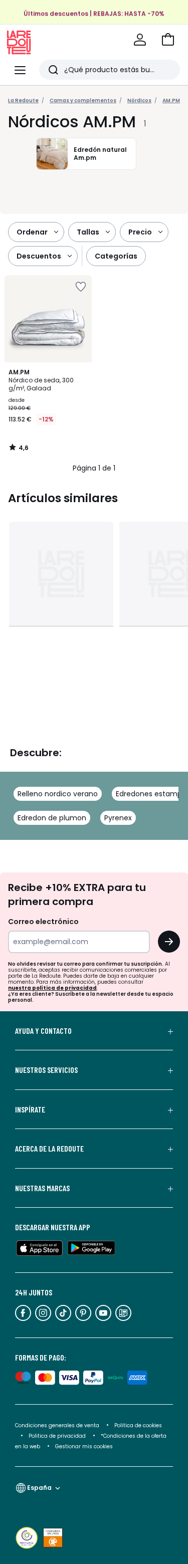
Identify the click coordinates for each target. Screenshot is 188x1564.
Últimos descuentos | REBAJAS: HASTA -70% (94, 13)
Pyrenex (118, 818)
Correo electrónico (43, 922)
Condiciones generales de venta (58, 1425)
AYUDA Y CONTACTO (43, 1030)
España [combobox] (39, 1487)
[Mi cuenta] (140, 40)
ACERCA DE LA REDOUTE (49, 1148)
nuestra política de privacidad (52, 988)
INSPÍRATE (30, 1109)
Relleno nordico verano (58, 794)
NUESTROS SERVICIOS (46, 1069)
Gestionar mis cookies (84, 1446)
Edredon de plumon (52, 818)
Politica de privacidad (58, 1436)
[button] (168, 40)
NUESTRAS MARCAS (42, 1188)
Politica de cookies (138, 1425)
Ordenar (32, 232)
